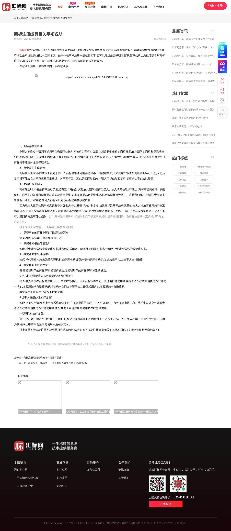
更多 (213, 30)
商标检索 (182, 186)
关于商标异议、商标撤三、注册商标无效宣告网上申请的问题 (55, 363)
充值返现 (182, 173)
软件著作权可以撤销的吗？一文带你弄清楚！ (195, 109)
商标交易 (73, 7)
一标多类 (182, 167)
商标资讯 (37, 18)
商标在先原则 (204, 186)
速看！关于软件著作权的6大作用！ (190, 118)
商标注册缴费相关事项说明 (58, 18)
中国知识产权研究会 (26, 477)
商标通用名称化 (204, 167)
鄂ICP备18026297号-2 (152, 523)
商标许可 (182, 192)
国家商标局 (21, 469)
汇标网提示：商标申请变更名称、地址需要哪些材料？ (200, 81)
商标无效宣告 (204, 192)
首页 (60, 7)
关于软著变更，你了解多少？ (187, 126)
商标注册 (106, 7)
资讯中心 (25, 18)
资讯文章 (123, 469)
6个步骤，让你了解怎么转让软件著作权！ (194, 135)
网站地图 (169, 523)
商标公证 (123, 7)
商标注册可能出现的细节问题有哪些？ (44, 357)
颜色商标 (204, 173)
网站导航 (182, 523)
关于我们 (158, 7)
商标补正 (182, 180)
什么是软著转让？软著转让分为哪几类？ (193, 143)
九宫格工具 (140, 7)
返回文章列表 (160, 39)
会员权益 (90, 7)
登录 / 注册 (215, 6)
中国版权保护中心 (25, 485)
